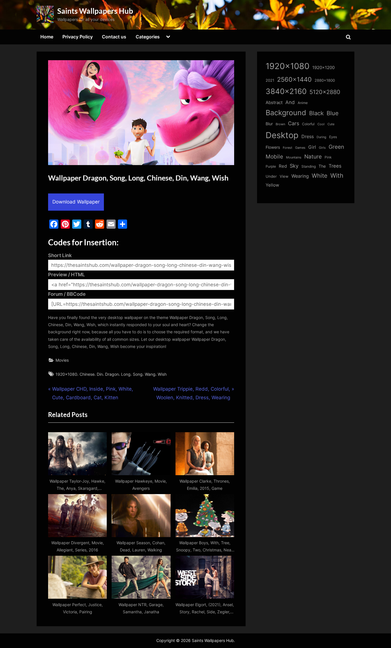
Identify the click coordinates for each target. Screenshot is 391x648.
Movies (62, 360)
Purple (271, 167)
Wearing (300, 176)
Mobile (274, 156)
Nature (313, 156)
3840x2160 (286, 91)
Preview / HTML (66, 274)
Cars (293, 123)
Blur (269, 124)
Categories (148, 37)
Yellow (272, 185)
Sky (294, 166)
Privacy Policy (77, 37)
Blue (333, 113)
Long (126, 374)
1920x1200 (323, 67)
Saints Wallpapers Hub (95, 11)
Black (316, 113)
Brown (280, 124)
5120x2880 (324, 92)
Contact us (114, 37)
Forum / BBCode (67, 294)
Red (283, 166)
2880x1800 (325, 80)
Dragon (112, 374)
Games (300, 148)
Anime (303, 103)
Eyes (333, 137)
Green (336, 147)
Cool (321, 124)
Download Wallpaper (76, 202)
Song (138, 374)
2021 (270, 80)
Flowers (273, 147)
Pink (328, 157)
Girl (312, 147)
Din (100, 374)
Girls (322, 148)
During (321, 137)
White (319, 175)
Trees (335, 166)
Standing (308, 166)
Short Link (60, 255)
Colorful (308, 124)
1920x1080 (66, 374)
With (336, 175)
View (284, 176)
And (290, 102)
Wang (150, 374)
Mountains (293, 157)
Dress (307, 136)
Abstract (274, 102)
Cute (330, 124)
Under (271, 176)
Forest (287, 148)
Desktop (282, 135)
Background (286, 112)
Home (46, 37)
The (322, 166)
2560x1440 (294, 79)
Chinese (87, 374)
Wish (162, 374)
